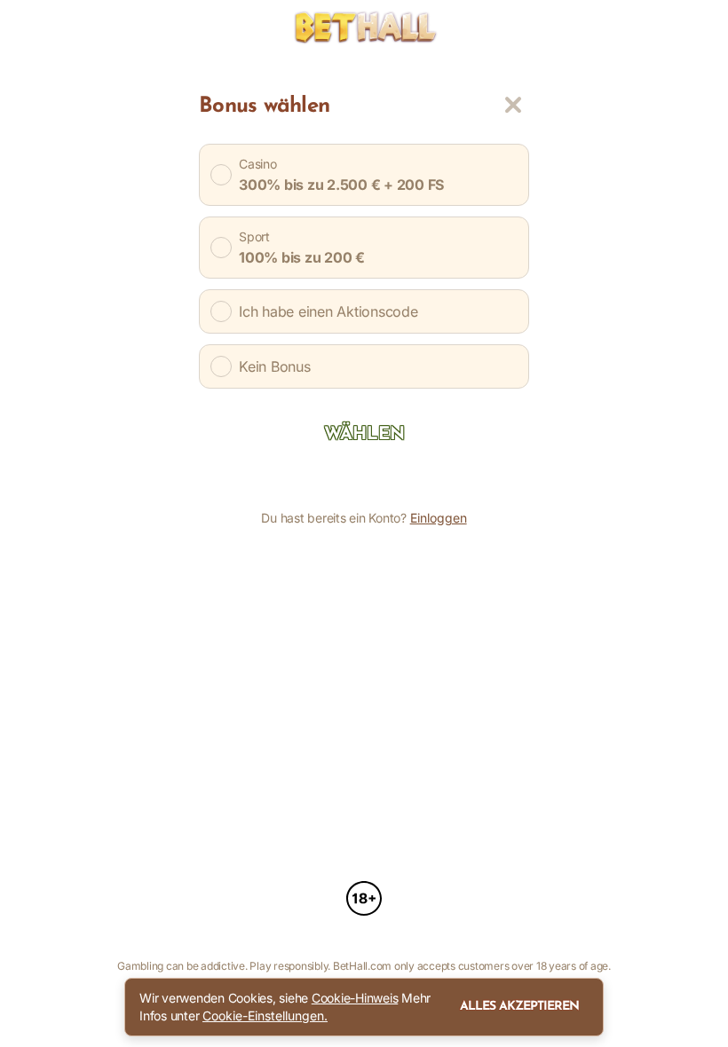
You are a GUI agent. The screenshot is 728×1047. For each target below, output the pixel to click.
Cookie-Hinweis (355, 997)
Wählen (364, 435)
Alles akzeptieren (519, 1006)
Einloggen (438, 518)
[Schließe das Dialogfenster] (513, 105)
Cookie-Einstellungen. (265, 1016)
